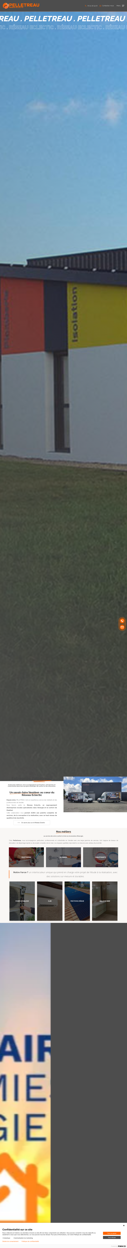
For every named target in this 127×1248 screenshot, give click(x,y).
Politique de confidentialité (30, 1241)
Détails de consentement (10, 1241)
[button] (120, 6)
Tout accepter (111, 1233)
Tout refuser (112, 1237)
